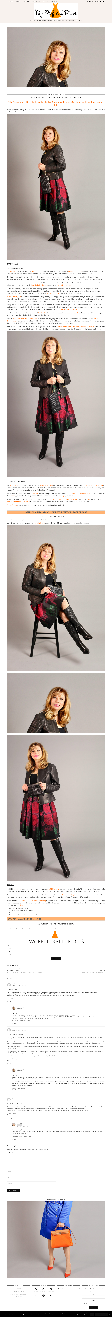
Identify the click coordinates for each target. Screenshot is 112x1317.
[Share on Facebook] (13, 965)
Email (8, 945)
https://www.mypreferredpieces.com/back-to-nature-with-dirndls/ (27, 519)
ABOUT (18, 1)
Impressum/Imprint (18, 1291)
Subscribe (56, 958)
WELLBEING (36, 1)
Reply (10, 1001)
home (11, 1)
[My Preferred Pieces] (56, 10)
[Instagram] (87, 1)
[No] (110, 1314)
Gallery (54, 1)
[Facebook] (95, 1)
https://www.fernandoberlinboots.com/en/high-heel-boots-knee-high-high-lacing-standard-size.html (37, 1055)
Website (9, 1183)
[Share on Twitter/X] (15, 965)
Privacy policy (101, 1314)
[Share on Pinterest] (18, 965)
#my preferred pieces (40, 968)
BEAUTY (45, 1)
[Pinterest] (90, 1)
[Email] (100, 1)
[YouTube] (93, 1)
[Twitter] (85, 1)
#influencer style (26, 968)
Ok (92, 1314)
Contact (18, 1288)
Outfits (61, 94)
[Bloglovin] (98, 1)
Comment (10, 1152)
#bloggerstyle (14, 968)
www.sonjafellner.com (80, 523)
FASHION (26, 1)
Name (9, 951)
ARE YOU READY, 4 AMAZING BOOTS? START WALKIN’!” (25, 971)
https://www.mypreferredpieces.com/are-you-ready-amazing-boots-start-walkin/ (31, 928)
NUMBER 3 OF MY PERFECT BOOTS (93, 971)
